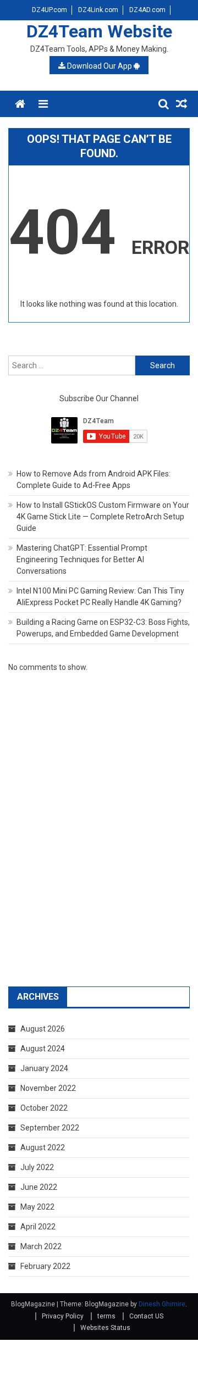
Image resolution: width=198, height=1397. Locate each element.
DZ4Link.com (98, 10)
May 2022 (37, 1206)
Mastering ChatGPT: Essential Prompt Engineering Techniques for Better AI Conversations (81, 559)
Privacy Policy (63, 1316)
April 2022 (38, 1226)
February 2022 (45, 1266)
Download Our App (99, 66)
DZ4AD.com (147, 10)
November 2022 (48, 1088)
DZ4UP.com (49, 10)
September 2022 (49, 1127)
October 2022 (44, 1108)
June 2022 (38, 1187)
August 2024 (42, 1048)
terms (106, 1316)
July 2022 (37, 1167)
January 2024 (44, 1068)
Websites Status (105, 1328)
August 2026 (42, 1028)
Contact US (146, 1316)
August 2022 (42, 1147)
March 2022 (41, 1246)
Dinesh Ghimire (162, 1304)
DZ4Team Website (99, 31)
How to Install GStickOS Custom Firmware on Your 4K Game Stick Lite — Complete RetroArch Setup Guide (102, 517)
